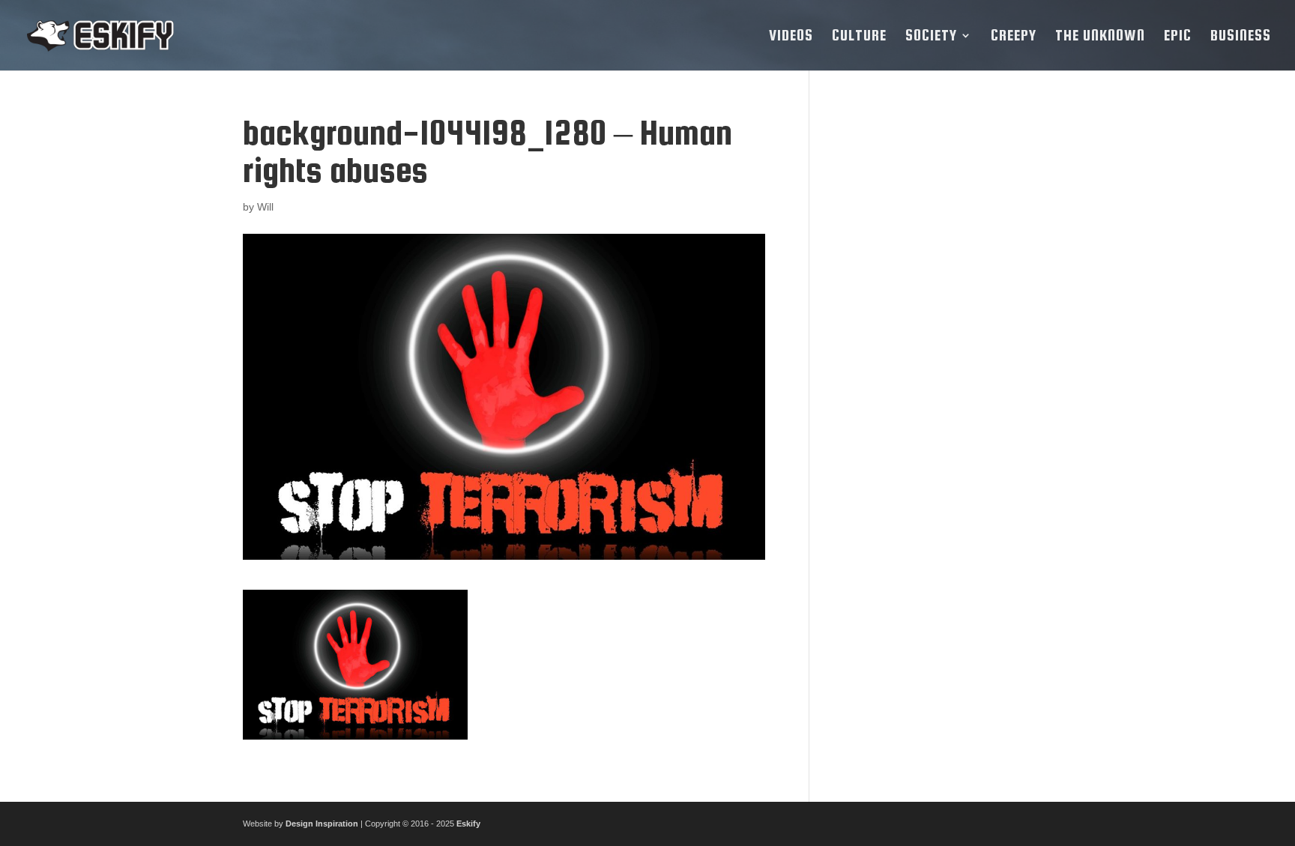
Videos (791, 36)
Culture (859, 36)
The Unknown (1100, 36)
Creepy (1013, 36)
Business (1240, 36)
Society (931, 36)
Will (265, 207)
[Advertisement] (942, 339)
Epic (1178, 36)
